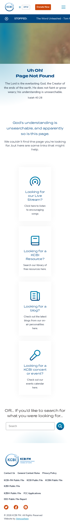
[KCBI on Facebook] (16, 507)
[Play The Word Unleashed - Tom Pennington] (6, 18)
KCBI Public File (35, 480)
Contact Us (9, 473)
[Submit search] (60, 426)
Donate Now (43, 7)
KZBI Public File (12, 486)
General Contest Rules (29, 473)
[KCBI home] (9, 7)
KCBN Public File (53, 480)
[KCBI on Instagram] (25, 507)
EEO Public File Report (15, 499)
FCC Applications (32, 493)
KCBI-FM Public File (14, 480)
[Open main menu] (63, 7)
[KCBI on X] (6, 507)
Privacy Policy (49, 473)
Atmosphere (22, 519)
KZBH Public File (12, 493)
